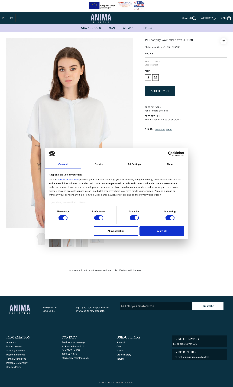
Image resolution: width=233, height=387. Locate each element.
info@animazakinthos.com (75, 358)
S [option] (148, 77)
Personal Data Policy (17, 362)
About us (11, 342)
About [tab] (170, 164)
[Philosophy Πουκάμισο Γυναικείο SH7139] (41, 239)
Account (120, 342)
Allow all (162, 231)
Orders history (123, 354)
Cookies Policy (13, 367)
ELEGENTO (129, 382)
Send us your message (73, 342)
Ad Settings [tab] (134, 164)
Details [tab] (99, 164)
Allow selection (115, 231)
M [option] (155, 77)
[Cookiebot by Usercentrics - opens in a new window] (170, 153)
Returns (120, 358)
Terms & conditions (16, 358)
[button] (4, 18)
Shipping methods (15, 350)
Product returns (14, 346)
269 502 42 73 (69, 353)
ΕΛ (11, 18)
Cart (118, 346)
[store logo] (101, 18)
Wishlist (120, 350)
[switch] (98, 218)
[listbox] (186, 77)
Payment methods (15, 354)
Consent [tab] (63, 164)
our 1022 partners (68, 179)
